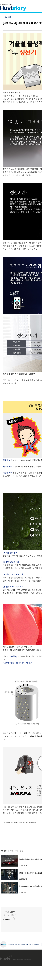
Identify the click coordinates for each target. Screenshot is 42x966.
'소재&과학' (5, 850)
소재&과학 (7, 17)
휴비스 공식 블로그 (9, 915)
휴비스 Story (9, 911)
